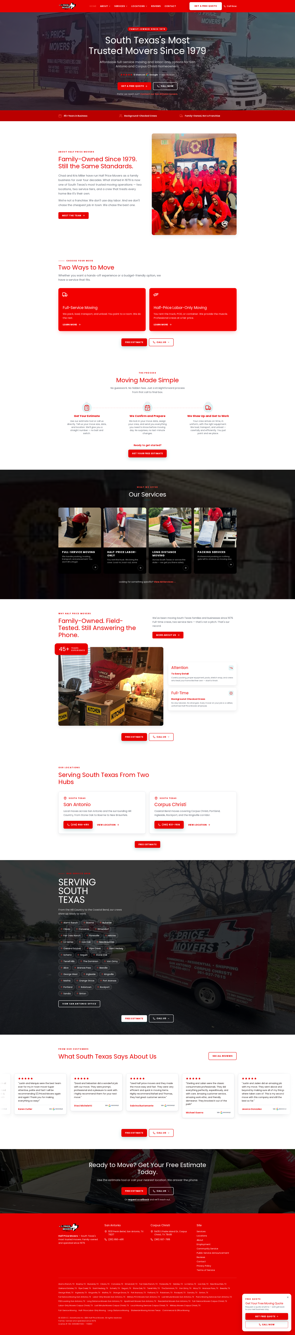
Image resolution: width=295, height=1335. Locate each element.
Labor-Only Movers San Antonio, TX (109, 1297)
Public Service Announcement (213, 1252)
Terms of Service (206, 1270)
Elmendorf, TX (131, 1284)
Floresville (94, 935)
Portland (67, 987)
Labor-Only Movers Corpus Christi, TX (75, 1305)
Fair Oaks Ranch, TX (148, 1284)
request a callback (138, 1199)
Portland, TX (153, 1292)
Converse (84, 929)
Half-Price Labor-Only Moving (92, 1310)
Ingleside (91, 974)
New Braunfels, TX (218, 1284)
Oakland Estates (72, 948)
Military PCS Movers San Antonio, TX (143, 1297)
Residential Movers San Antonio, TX (174, 1301)
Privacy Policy (204, 1265)
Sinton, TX (203, 1292)
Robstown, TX (166, 1292)
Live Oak (86, 942)
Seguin (83, 954)
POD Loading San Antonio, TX (71, 1301)
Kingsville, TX (94, 1292)
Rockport (105, 987)
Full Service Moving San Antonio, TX (74, 1297)
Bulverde (107, 922)
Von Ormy (112, 961)
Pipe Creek (95, 948)
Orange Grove (86, 980)
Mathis (67, 980)
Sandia (67, 993)
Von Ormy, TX (185, 1288)
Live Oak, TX (203, 1284)
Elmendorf (103, 929)
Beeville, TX (225, 1288)
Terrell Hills (69, 961)
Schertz (67, 954)
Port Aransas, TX (138, 1292)
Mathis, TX (106, 1292)
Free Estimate (134, 342)
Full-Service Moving (67, 1310)
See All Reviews (222, 1056)
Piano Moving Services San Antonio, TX (214, 1297)
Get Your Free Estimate (147, 453)
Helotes (112, 935)
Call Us (161, 342)
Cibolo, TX (104, 1284)
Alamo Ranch (70, 922)
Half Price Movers (68, 1235)
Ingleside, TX (81, 1292)
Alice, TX (197, 1288)
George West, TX (65, 1292)
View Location (106, 824)
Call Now (232, 6)
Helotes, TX (178, 1284)
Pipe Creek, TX (85, 1288)
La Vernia (68, 942)
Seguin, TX (126, 1288)
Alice (66, 967)
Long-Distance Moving (118, 1310)
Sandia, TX (192, 1292)
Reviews (156, 6)
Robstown (86, 987)
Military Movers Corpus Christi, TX (185, 1305)
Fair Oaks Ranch (72, 935)
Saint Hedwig (116, 948)
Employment (203, 1244)
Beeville (104, 967)
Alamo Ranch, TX (66, 1284)
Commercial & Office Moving (175, 1310)
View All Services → (165, 581)
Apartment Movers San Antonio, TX (140, 1301)
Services (119, 6)
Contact (170, 6)
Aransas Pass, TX (210, 1288)
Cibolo (66, 929)
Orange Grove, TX (121, 1292)
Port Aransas (109, 980)
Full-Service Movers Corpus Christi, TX (209, 1301)
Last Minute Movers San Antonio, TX (178, 1297)
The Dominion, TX (169, 1288)
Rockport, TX (179, 1292)
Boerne (90, 922)
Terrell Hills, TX (153, 1288)
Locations (138, 6)
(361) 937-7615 (171, 824)
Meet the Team (71, 215)
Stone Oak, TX (139, 1288)
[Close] (288, 1297)
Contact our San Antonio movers (158, 94)
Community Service (207, 1248)
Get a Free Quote (205, 6)
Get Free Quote (265, 1316)
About (104, 6)
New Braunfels (106, 942)
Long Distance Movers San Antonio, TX (104, 1301)
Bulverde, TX (92, 1284)
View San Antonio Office (79, 1003)
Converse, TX (117, 1284)
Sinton (82, 993)
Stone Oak (101, 954)
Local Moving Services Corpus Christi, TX (149, 1305)
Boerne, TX (81, 1284)
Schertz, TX (115, 1288)
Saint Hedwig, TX (100, 1288)
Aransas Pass (84, 967)
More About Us (166, 635)
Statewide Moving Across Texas (146, 1310)
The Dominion (90, 961)
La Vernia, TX (190, 1284)
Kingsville (109, 974)
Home (93, 6)
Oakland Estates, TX (67, 1288)
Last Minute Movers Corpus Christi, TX (111, 1305)
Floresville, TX (165, 1284)
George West (70, 974)
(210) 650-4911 (80, 824)
